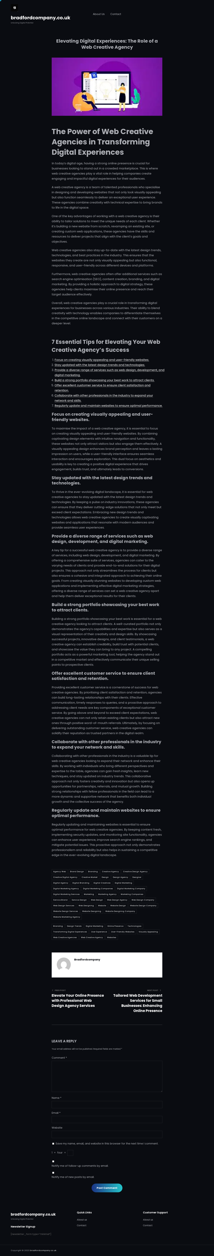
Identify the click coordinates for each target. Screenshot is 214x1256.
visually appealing (148, 932)
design (105, 877)
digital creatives (102, 883)
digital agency (60, 883)
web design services (63, 905)
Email (56, 1113)
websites (111, 937)
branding (93, 871)
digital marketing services (66, 894)
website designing (91, 911)
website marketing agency (66, 917)
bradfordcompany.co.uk (40, 17)
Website (57, 1127)
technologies (135, 926)
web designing (86, 905)
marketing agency (107, 894)
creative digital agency (65, 877)
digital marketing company (131, 888)
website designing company (120, 911)
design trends (74, 926)
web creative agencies (65, 937)
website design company (143, 905)
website (102, 905)
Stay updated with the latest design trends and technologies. (100, 365)
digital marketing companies (98, 888)
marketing (89, 894)
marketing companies (132, 894)
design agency (120, 877)
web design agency (117, 900)
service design (79, 900)
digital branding (80, 883)
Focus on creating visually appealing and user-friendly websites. (102, 360)
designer (136, 877)
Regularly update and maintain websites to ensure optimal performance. (108, 406)
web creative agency (92, 937)
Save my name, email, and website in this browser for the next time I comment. (107, 1143)
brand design (77, 871)
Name (56, 1098)
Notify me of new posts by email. (73, 1177)
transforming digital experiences (70, 932)
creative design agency (135, 871)
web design (97, 900)
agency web (59, 871)
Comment (59, 1058)
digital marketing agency (66, 888)
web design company (143, 900)
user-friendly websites (123, 932)
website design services (65, 911)
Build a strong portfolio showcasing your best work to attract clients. (104, 380)
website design (118, 905)
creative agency (110, 871)
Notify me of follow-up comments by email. (80, 1166)
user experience (99, 932)
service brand (60, 900)
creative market (90, 877)
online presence (115, 926)
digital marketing (123, 883)
